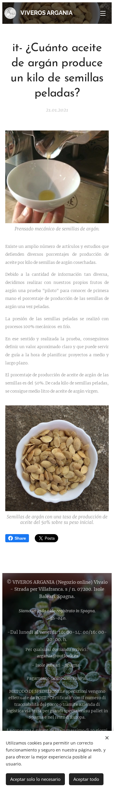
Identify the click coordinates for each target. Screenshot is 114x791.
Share (20, 538)
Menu (103, 13)
